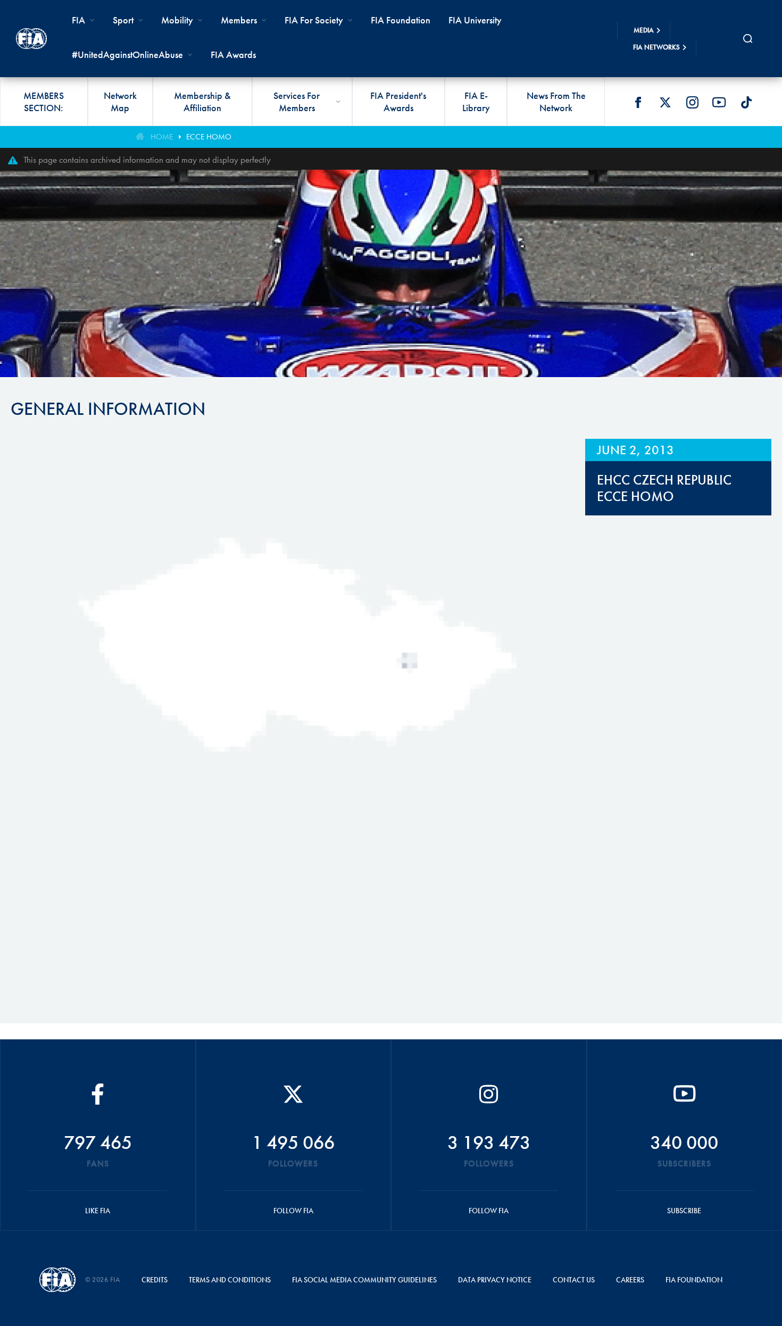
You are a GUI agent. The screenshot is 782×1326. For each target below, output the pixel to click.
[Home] (31, 38)
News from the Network (556, 101)
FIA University (475, 20)
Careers (630, 1280)
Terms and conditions (230, 1280)
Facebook (638, 102)
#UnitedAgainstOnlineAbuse (127, 54)
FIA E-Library (476, 101)
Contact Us (574, 1280)
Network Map (120, 101)
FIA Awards (233, 54)
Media (644, 30)
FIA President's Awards (398, 101)
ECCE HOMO (208, 136)
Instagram (692, 102)
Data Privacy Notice (494, 1280)
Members (239, 20)
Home (162, 136)
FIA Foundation (400, 20)
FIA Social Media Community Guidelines (364, 1280)
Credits (155, 1280)
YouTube (719, 102)
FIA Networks (656, 47)
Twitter (665, 102)
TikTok (746, 102)
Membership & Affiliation (202, 101)
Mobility (177, 20)
